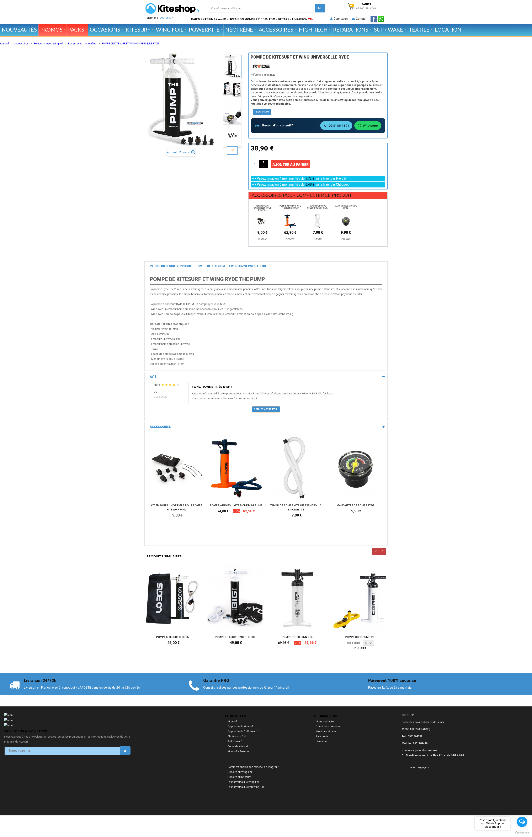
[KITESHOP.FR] (172, 8)
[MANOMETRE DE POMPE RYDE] (346, 221)
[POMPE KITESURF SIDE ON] (172, 598)
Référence (257, 74)
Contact (360, 18)
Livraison (321, 741)
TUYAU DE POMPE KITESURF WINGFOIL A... (318, 207)
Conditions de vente (328, 726)
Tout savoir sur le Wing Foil (244, 781)
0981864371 (167, 17)
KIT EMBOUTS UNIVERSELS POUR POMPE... (262, 208)
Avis (153, 376)
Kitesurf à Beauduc (239, 751)
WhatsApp (370, 125)
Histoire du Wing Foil (240, 771)
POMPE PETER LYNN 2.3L (297, 637)
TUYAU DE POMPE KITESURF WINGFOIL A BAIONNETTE (295, 507)
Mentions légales (326, 731)
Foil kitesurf (235, 741)
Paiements (322, 736)
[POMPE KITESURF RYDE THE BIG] (234, 598)
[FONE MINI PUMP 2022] (290, 221)
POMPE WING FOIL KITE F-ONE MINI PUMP (290, 207)
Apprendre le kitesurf (240, 726)
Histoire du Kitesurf (239, 776)
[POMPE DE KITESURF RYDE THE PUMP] (232, 66)
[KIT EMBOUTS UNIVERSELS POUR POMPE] (262, 221)
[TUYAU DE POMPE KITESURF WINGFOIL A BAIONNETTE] (296, 468)
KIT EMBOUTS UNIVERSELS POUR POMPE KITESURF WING (176, 507)
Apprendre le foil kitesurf (242, 731)
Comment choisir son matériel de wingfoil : (253, 766)
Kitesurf (232, 721)
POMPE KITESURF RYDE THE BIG (235, 637)
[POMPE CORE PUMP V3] (359, 598)
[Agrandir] (199, 486)
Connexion (340, 18)
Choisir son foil (237, 736)
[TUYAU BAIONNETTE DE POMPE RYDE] (318, 221)
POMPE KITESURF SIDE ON (172, 637)
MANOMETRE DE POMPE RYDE (346, 207)
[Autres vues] (232, 54)
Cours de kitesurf (238, 746)
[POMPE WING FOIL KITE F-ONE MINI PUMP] (236, 468)
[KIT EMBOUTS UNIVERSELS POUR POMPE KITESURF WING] (176, 468)
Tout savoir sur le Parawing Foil (246, 786)
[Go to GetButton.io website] (522, 832)
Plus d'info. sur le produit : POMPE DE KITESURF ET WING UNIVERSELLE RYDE (208, 266)
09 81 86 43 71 (339, 125)
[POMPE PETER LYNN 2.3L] (297, 598)
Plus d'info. (262, 111)
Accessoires (160, 426)
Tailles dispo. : (353, 642)
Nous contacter (325, 721)
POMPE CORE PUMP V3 (359, 637)
